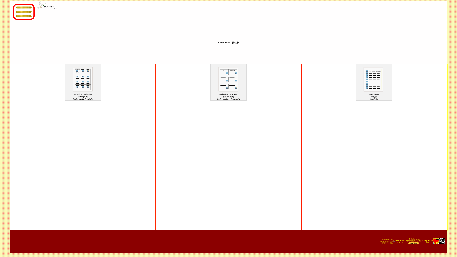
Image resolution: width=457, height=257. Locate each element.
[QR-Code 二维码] (442, 241)
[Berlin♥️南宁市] (436, 241)
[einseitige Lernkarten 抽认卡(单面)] (83, 94)
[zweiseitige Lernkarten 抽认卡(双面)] (228, 94)
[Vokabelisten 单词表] (374, 94)
